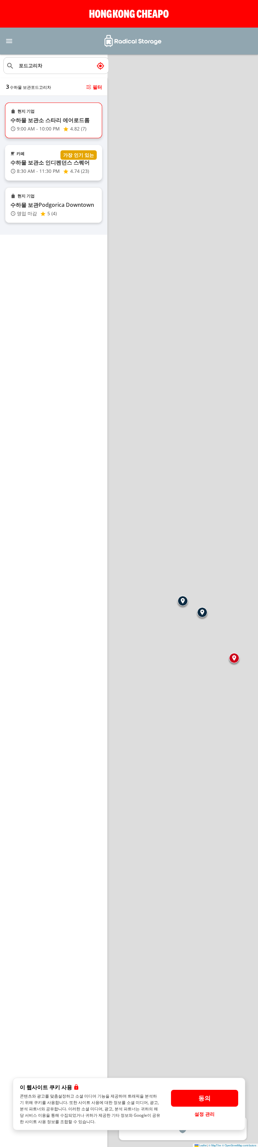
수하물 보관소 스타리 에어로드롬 (50, 120)
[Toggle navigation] (9, 41)
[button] (183, 601)
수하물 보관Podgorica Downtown (52, 204)
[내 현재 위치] (100, 65)
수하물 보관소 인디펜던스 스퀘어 (50, 162)
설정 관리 (205, 1114)
